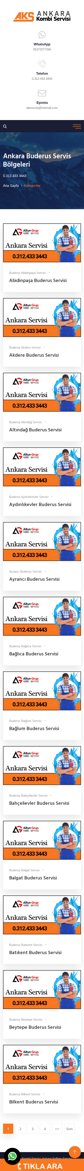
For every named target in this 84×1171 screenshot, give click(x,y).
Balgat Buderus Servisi (33, 878)
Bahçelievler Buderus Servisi (39, 803)
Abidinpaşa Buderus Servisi (38, 281)
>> (57, 1128)
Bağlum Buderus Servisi (34, 729)
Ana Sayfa (11, 186)
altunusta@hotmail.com (42, 107)
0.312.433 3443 (42, 78)
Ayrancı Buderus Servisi (34, 579)
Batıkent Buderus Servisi (35, 953)
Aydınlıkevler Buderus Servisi (40, 505)
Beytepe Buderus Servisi (35, 1027)
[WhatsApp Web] (12, 1156)
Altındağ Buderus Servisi (35, 430)
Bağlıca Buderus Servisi (33, 654)
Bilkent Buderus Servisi (33, 1102)
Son (69, 1128)
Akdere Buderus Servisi (34, 355)
